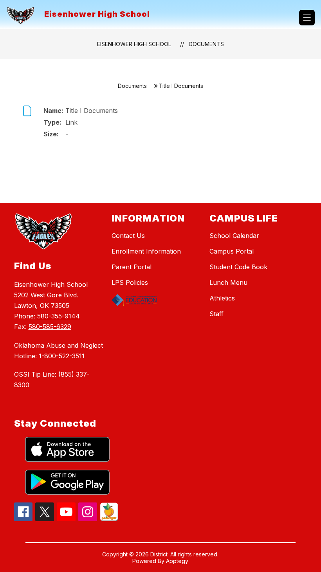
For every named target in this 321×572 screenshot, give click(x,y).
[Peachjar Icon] (109, 519)
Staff (216, 314)
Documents (206, 44)
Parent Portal (131, 267)
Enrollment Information (146, 251)
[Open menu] (307, 17)
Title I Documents (91, 110)
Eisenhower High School (134, 44)
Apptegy (177, 561)
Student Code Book (238, 267)
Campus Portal (231, 251)
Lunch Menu (228, 282)
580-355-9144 (58, 316)
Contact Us (128, 236)
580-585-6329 (50, 327)
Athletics (222, 298)
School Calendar (234, 236)
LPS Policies (130, 282)
